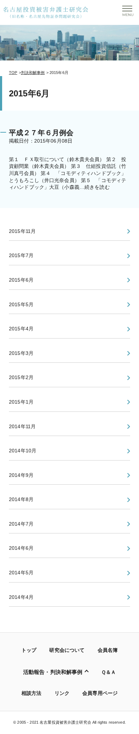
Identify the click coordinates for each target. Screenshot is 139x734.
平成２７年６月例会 (41, 133)
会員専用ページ (100, 693)
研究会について (66, 650)
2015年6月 (21, 280)
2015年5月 (21, 304)
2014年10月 (22, 450)
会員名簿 (108, 650)
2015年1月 (21, 402)
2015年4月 (21, 328)
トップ (28, 650)
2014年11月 (22, 426)
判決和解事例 (33, 72)
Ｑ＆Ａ (108, 672)
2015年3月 (21, 353)
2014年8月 (21, 499)
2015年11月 (22, 231)
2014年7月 (21, 524)
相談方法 (31, 693)
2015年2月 (21, 377)
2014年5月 (21, 572)
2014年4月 (21, 597)
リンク (62, 693)
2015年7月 (21, 255)
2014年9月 (21, 475)
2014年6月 (21, 548)
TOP (13, 72)
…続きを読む (94, 187)
